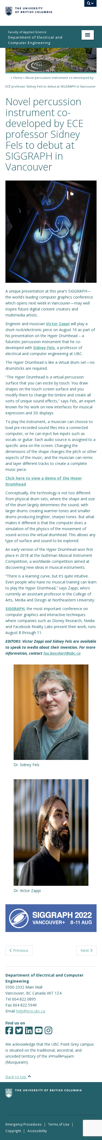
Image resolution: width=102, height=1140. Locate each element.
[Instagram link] (48, 1032)
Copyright (13, 1131)
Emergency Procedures (23, 1124)
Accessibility (37, 1131)
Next (85, 950)
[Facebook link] (9, 1032)
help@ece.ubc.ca (30, 1011)
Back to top (16, 1076)
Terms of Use (58, 1124)
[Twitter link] (19, 1032)
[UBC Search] (90, 6)
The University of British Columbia (37, 10)
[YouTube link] (38, 1032)
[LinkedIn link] (29, 1032)
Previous (20, 950)
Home (17, 78)
